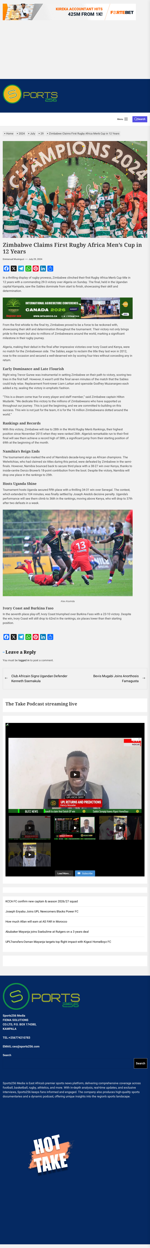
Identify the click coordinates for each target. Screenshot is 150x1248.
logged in (23, 660)
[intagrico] (68, 308)
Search (7, 1055)
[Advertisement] (75, 49)
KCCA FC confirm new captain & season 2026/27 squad (41, 901)
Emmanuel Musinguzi (13, 259)
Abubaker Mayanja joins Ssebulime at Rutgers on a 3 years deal (47, 932)
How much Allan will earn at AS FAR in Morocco (36, 921)
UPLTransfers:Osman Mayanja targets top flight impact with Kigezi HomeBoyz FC (58, 942)
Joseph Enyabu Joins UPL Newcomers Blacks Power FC (41, 911)
